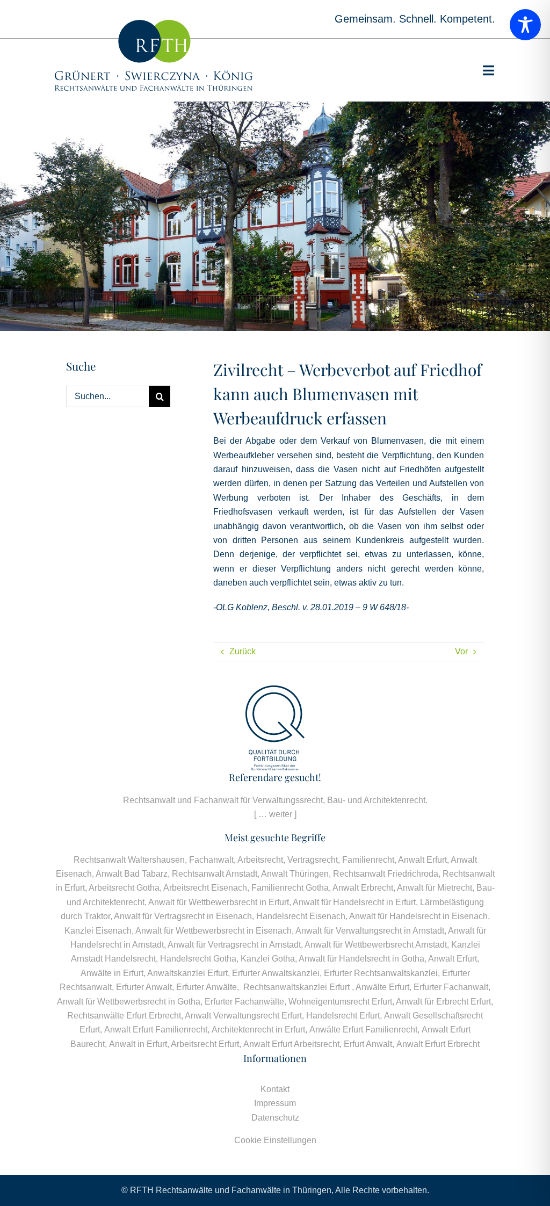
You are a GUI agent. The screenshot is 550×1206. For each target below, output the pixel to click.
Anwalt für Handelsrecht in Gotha (361, 958)
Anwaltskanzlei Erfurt (187, 973)
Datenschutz (275, 1117)
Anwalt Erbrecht (362, 887)
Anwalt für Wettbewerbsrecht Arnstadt (376, 944)
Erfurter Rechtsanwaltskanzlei (381, 973)
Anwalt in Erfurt (138, 1044)
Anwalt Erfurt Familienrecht (155, 1029)
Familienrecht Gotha (290, 887)
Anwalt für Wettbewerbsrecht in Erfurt (218, 902)
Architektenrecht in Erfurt (258, 1029)
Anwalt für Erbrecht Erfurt (443, 1001)
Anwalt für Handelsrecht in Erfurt (354, 902)
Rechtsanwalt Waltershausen (129, 859)
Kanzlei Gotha (268, 958)
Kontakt (275, 1089)
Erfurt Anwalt (368, 1044)
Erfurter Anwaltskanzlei (276, 973)
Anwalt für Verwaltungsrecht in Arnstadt (369, 930)
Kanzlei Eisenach (98, 930)
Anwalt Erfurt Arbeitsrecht (291, 1044)
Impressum (275, 1103)
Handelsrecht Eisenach (300, 916)
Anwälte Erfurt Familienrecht (363, 1029)
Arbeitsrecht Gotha (124, 887)
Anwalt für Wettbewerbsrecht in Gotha (128, 1001)
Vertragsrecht (312, 859)
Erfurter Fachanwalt (451, 987)
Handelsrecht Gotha (198, 958)
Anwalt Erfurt (422, 859)
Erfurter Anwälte (206, 987)
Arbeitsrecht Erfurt (205, 1044)
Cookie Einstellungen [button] (275, 1140)
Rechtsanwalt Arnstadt (214, 873)
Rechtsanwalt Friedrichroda (385, 873)
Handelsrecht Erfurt (343, 1015)
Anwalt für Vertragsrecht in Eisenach (183, 916)
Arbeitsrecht (260, 859)
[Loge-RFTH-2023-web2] (153, 23)
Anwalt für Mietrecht (434, 887)
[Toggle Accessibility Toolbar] (525, 24)
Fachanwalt (211, 859)
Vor (461, 651)
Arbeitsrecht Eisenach (205, 887)
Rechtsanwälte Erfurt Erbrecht (124, 1015)
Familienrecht (368, 859)
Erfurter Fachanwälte (244, 1001)
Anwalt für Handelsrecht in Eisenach (418, 916)
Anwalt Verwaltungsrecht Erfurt (243, 1015)
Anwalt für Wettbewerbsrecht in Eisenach (213, 930)
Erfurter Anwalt (144, 987)
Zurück (242, 651)
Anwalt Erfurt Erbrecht (438, 1044)
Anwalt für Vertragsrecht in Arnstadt (234, 944)
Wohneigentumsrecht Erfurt (340, 1001)
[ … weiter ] (275, 814)
